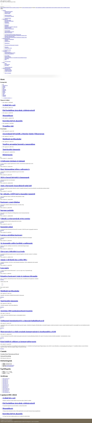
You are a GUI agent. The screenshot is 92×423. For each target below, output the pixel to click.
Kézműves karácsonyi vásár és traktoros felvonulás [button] (18, 276)
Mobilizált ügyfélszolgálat (12, 139)
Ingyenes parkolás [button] (7, 210)
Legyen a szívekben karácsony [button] (11, 235)
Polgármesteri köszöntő (9, 11)
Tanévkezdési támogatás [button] (9, 301)
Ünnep (4, 93)
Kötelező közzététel (8, 27)
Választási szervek (8, 69)
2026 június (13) (5, 381)
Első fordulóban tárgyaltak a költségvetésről (19, 110)
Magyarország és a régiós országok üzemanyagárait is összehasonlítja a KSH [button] (28, 332)
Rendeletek (6, 25)
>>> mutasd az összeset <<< (7, 97)
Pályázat (4, 92)
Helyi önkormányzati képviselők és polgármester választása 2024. (16, 37)
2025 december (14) (6, 388)
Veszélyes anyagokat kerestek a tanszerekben (19, 144)
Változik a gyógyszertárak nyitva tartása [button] (15, 219)
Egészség (4, 96)
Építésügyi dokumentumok (9, 28)
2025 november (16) (6, 389)
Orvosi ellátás (7, 55)
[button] (0, 157)
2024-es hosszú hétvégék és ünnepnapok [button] (14, 177)
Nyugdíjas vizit (8, 126)
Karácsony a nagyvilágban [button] (10, 202)
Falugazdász (7, 58)
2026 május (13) (5, 382)
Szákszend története (8, 15)
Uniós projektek (7, 30)
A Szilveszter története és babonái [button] (12, 161)
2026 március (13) (6, 384)
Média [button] (4, 62)
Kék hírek (4, 89)
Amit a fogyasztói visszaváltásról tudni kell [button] (16, 186)
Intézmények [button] (5, 50)
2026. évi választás (8, 73)
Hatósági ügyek (7, 41)
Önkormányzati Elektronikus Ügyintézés (11, 45)
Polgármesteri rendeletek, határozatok (11, 26)
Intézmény (4, 90)
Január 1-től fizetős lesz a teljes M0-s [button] (13, 260)
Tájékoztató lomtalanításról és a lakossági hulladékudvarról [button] (22, 321)
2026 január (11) (5, 387)
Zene (3, 94)
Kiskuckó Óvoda (7, 51)
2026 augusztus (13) (6, 378)
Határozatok (7, 24)
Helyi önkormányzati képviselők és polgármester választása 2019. (16, 35)
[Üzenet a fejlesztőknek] (0, 418)
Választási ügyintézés (8, 70)
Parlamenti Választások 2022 (9, 36)
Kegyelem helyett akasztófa (12, 121)
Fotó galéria (7, 65)
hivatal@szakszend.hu (10, 365)
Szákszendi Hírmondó (8, 67)
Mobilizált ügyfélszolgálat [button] (9, 291)
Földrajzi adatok (7, 13)
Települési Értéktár (8, 18)
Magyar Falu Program (8, 32)
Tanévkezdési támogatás (11, 149)
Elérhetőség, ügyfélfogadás (9, 39)
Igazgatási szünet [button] (6, 227)
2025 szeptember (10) (6, 392)
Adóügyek (6, 40)
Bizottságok (7, 22)
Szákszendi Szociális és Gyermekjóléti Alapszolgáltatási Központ (16, 57)
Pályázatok (6, 47)
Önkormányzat (5, 85)
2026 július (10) (5, 379)
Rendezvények (7, 64)
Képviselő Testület (8, 20)
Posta (5, 59)
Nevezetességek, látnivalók (9, 16)
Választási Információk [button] (6, 68)
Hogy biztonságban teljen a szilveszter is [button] (15, 169)
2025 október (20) (6, 390)
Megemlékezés (8, 115)
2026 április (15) (5, 383)
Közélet (4, 87)
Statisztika (4, 95)
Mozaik (4, 91)
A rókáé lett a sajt (9, 105)
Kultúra (4, 86)
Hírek (6, 63)
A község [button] (4, 10)
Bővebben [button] (2, 164)
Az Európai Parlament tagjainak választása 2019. (13, 34)
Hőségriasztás (8, 155)
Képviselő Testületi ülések (9, 21)
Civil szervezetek (7, 61)
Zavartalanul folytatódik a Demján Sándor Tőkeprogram (23, 134)
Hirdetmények (7, 43)
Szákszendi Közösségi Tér (9, 53)
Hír (3, 84)
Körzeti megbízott (8, 56)
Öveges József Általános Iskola (10, 52)
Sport (3, 88)
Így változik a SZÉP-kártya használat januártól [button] (17, 194)
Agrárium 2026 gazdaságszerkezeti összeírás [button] (16, 311)
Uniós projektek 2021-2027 (9, 31)
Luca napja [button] (4, 268)
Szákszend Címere (8, 12)
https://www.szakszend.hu (9, 366)
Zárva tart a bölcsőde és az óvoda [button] (12, 251)
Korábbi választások (8, 71)
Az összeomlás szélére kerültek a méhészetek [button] (16, 243)
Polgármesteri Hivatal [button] (6, 38)
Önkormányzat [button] (5, 19)
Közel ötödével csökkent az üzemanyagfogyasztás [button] (18, 341)
